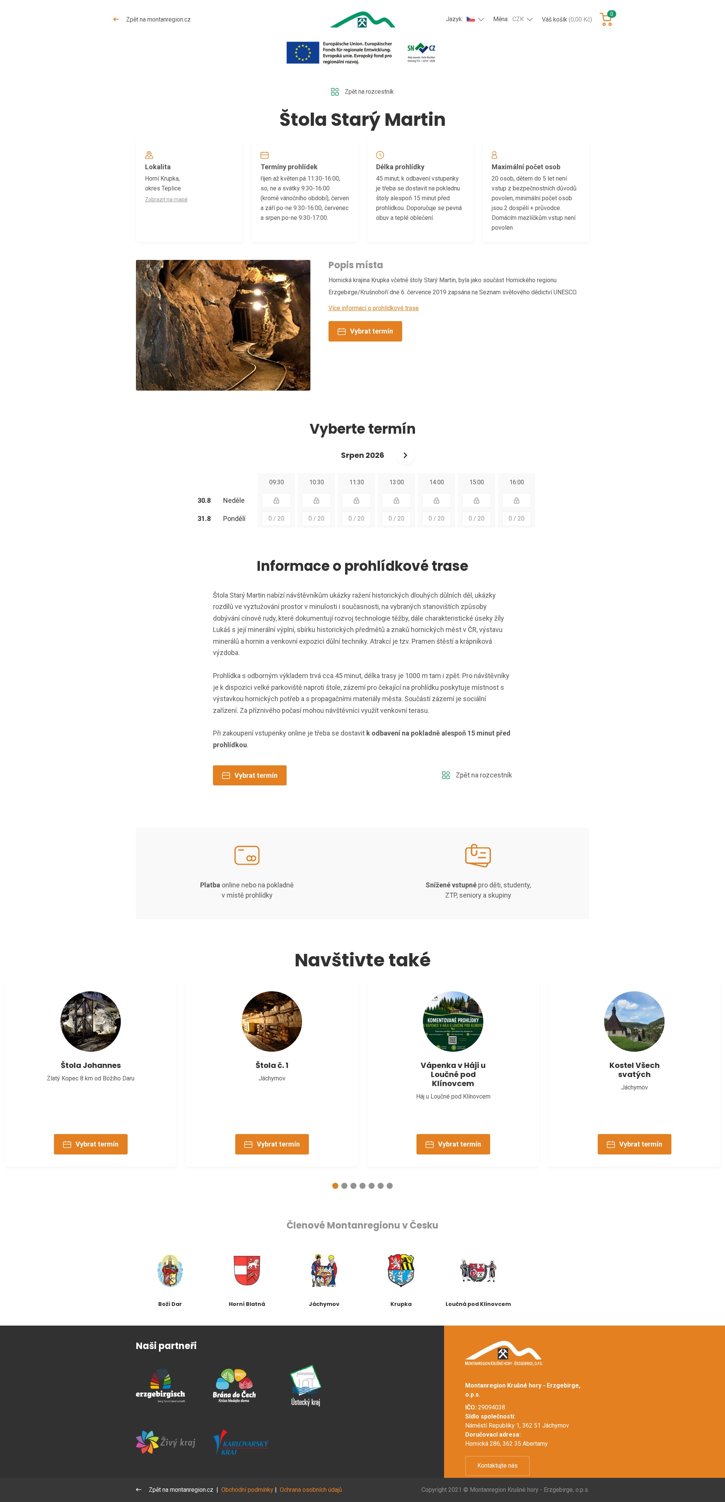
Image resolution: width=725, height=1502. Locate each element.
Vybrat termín (371, 331)
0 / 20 (276, 518)
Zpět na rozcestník (369, 91)
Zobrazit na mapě (166, 199)
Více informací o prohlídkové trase (374, 308)
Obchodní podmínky (247, 1489)
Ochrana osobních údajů (311, 1489)
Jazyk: (454, 19)
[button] (335, 1186)
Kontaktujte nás (497, 1465)
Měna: (508, 19)
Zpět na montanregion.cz (158, 19)
